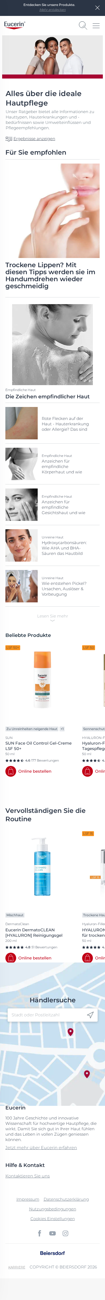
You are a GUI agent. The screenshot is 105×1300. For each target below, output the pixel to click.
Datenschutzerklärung (66, 1199)
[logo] (14, 25)
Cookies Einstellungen (52, 1218)
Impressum (27, 1199)
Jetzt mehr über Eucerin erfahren (41, 1147)
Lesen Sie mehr (52, 616)
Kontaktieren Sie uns (27, 1176)
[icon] (90, 1015)
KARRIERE (16, 1267)
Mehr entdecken (52, 10)
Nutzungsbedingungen (52, 1208)
